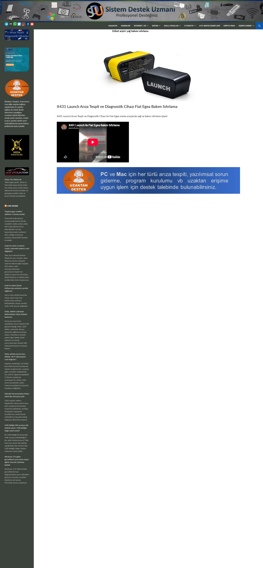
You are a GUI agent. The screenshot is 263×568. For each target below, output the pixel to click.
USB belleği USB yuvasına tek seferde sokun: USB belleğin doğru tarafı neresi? (16, 428)
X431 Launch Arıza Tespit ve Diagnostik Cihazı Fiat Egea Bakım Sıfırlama (117, 107)
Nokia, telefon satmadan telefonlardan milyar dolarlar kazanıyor (16, 314)
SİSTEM (155, 26)
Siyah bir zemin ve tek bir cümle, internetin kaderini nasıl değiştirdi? (17, 248)
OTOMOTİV (188, 26)
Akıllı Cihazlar (171, 26)
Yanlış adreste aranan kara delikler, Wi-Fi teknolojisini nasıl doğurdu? (15, 356)
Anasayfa (112, 26)
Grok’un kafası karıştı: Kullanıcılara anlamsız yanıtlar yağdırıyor (16, 288)
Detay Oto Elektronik (13, 180)
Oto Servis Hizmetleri (209, 26)
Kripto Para (229, 26)
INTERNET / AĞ (140, 26)
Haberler (125, 26)
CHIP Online (12, 206)
